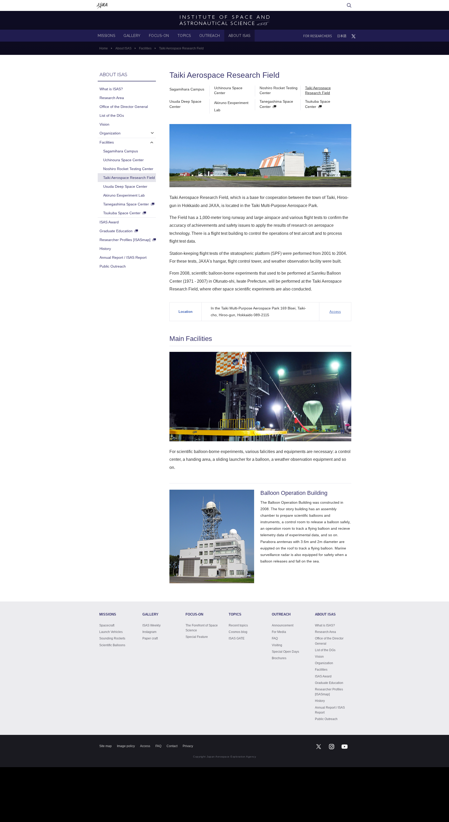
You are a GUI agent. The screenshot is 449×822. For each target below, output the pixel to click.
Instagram (149, 632)
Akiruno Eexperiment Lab (124, 195)
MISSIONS (106, 36)
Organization (110, 133)
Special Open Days (285, 651)
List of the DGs (112, 115)
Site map (105, 746)
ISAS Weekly (151, 625)
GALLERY (132, 36)
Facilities (145, 48)
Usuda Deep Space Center (185, 104)
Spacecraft (106, 625)
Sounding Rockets (112, 638)
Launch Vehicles (111, 632)
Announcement (282, 625)
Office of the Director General (124, 107)
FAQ (275, 638)
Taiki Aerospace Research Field (318, 90)
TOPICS (184, 36)
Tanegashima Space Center (276, 104)
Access (335, 312)
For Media (279, 632)
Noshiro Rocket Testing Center (279, 90)
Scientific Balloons (112, 645)
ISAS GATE (237, 638)
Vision (104, 124)
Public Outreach (113, 266)
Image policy (126, 746)
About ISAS (123, 48)
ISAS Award (109, 222)
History (105, 249)
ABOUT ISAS (239, 36)
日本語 (341, 36)
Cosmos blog (238, 632)
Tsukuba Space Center (317, 104)
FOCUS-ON (159, 36)
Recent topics (238, 625)
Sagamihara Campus (186, 89)
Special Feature (197, 637)
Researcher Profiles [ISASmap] (125, 240)
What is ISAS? (111, 89)
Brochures (279, 658)
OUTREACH (209, 36)
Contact (172, 746)
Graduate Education (116, 231)
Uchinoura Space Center (228, 90)
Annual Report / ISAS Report (123, 257)
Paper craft (150, 638)
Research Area (112, 98)
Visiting (277, 645)
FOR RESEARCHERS (317, 36)
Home (103, 48)
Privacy (188, 746)
